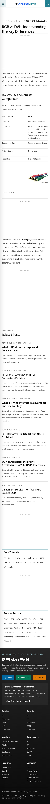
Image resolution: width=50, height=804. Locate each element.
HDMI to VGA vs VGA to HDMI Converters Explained (18, 376)
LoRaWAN (6, 729)
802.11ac (19, 562)
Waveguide (8, 567)
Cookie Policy (32, 774)
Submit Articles (33, 778)
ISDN (12, 619)
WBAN (24, 619)
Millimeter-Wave (8, 748)
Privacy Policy (32, 771)
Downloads (6, 767)
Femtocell (8, 623)
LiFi (23, 628)
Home (3, 21)
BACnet (23, 623)
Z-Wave (18, 558)
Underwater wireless (12, 628)
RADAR (32, 562)
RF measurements (11, 632)
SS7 (34, 632)
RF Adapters (7, 755)
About (29, 767)
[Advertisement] (25, 52)
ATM (18, 619)
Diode (28, 632)
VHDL (20, 485)
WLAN (11, 562)
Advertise (5, 774)
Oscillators (6, 752)
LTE (5, 562)
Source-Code (8, 485)
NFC (34, 628)
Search (4, 771)
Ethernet (31, 623)
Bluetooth (27, 558)
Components (24, 399)
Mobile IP (7, 641)
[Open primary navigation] (3, 3)
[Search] (47, 3)
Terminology (10, 21)
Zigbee (10, 558)
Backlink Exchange (34, 781)
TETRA (39, 623)
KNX (38, 636)
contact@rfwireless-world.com (16, 701)
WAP (44, 636)
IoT (26, 562)
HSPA (16, 623)
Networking (8, 636)
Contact (5, 778)
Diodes (5, 745)
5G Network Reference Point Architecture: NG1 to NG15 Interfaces (23, 463)
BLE (41, 619)
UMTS (41, 558)
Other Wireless (19, 21)
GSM (35, 558)
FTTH (32, 636)
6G (28, 719)
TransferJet (33, 619)
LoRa (29, 628)
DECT (6, 619)
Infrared (41, 628)
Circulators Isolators (10, 741)
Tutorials (31, 711)
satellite (40, 562)
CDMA (29, 752)
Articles (5, 711)
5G (19, 430)
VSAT (22, 632)
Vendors (6, 737)
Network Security (22, 636)
